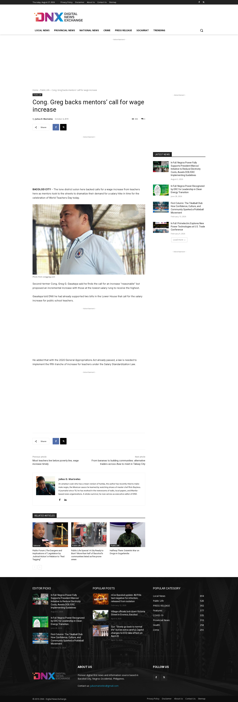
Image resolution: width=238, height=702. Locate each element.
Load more (178, 239)
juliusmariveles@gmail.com (104, 685)
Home (35, 90)
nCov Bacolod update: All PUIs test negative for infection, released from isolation (126, 598)
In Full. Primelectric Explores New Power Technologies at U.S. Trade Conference (188, 226)
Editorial (37, 545)
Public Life (45, 90)
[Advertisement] (143, 16)
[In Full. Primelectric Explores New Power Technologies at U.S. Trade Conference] (161, 227)
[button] (201, 30)
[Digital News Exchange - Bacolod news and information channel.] (58, 17)
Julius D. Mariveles (44, 119)
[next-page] (40, 567)
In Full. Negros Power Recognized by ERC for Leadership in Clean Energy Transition (187, 189)
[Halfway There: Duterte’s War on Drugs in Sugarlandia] (127, 534)
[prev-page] (35, 567)
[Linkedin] (65, 499)
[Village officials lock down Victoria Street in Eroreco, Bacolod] (100, 615)
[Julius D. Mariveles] (45, 489)
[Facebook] (199, 2)
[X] (203, 2)
